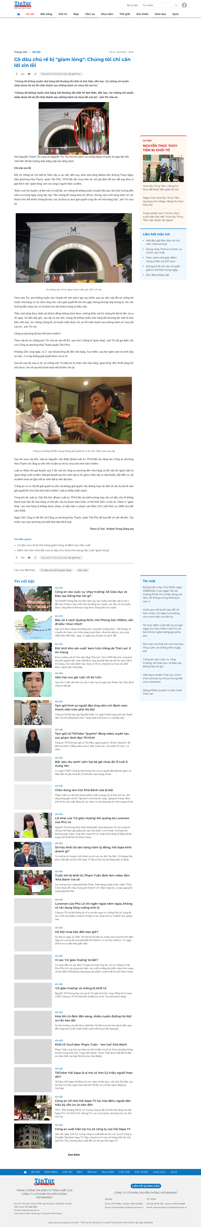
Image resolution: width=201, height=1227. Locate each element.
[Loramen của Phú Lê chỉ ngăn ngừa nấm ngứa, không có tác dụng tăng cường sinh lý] (33, 910)
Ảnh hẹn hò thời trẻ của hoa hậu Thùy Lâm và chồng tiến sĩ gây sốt (163, 648)
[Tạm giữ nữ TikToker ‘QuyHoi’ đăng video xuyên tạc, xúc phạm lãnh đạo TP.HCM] (33, 740)
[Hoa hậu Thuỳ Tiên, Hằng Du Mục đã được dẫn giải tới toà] (163, 168)
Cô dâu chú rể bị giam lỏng (56, 570)
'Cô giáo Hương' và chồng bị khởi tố (80, 988)
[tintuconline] (18, 14)
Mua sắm (107, 14)
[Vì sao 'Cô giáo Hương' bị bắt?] (33, 967)
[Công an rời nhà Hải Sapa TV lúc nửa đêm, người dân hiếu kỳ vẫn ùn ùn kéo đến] (33, 1107)
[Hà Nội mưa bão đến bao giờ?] (33, 938)
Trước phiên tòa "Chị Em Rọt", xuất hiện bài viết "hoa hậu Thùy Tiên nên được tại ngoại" (163, 217)
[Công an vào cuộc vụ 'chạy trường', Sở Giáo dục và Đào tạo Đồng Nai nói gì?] (33, 598)
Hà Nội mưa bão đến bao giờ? (76, 932)
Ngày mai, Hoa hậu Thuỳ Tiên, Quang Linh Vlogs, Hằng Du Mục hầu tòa (163, 201)
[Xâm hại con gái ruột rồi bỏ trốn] (33, 684)
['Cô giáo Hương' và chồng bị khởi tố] (33, 995)
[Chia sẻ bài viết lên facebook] (16, 74)
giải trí (150, 269)
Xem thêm (74, 1154)
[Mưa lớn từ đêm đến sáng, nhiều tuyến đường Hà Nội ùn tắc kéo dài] (33, 1023)
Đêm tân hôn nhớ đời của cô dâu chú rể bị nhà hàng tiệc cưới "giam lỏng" (63, 550)
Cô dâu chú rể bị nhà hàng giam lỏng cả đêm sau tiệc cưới (53, 545)
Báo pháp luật (160, 274)
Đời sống (46, 14)
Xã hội (30, 14)
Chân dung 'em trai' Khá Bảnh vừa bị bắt (84, 790)
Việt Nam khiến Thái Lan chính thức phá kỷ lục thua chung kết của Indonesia (163, 678)
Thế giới (125, 14)
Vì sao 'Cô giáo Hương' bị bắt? (76, 960)
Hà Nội (108, 1199)
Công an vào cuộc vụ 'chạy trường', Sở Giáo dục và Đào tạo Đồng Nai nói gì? (162, 663)
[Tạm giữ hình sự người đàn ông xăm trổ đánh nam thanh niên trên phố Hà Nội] (33, 712)
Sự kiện (147, 140)
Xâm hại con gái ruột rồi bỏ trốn (78, 677)
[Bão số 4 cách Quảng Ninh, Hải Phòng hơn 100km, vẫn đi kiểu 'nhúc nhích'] (33, 627)
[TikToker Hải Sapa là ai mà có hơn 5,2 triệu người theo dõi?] (33, 1079)
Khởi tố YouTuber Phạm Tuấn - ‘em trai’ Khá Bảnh (91, 1044)
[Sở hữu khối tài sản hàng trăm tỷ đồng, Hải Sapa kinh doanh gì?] (33, 854)
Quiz (175, 14)
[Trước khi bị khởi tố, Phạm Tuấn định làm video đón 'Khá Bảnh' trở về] (33, 882)
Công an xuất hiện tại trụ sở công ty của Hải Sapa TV (93, 1129)
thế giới (164, 257)
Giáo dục (160, 14)
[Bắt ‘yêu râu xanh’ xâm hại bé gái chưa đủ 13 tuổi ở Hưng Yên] (33, 769)
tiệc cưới (82, 570)
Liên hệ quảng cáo (146, 1185)
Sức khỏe (142, 14)
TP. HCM (151, 1199)
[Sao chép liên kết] (35, 74)
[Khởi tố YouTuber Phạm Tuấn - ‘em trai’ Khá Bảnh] (33, 1051)
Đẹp (76, 14)
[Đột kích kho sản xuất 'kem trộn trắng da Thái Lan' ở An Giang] (33, 655)
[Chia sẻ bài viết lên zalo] (22, 74)
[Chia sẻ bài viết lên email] (29, 74)
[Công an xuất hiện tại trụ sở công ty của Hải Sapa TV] (33, 1136)
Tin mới (149, 581)
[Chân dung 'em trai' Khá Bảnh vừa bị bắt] (33, 797)
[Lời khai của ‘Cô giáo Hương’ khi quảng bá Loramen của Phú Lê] (33, 825)
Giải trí (62, 14)
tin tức (176, 240)
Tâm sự (90, 14)
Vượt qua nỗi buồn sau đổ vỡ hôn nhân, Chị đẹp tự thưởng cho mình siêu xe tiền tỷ (161, 613)
